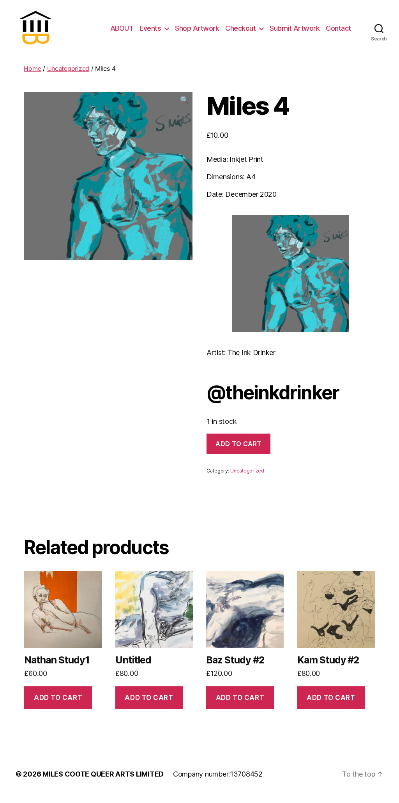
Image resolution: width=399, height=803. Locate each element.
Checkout (240, 28)
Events (150, 28)
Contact (338, 28)
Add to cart (238, 444)
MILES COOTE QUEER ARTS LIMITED (103, 774)
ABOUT (122, 28)
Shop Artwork (197, 28)
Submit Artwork (295, 28)
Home (32, 68)
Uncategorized (68, 68)
